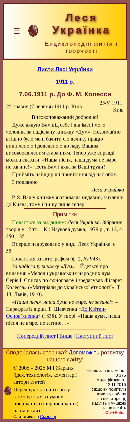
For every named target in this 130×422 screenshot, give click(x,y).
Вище (65, 335)
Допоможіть (84, 352)
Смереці (48, 416)
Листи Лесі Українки (65, 69)
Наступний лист (94, 335)
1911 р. (65, 81)
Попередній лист (36, 335)
